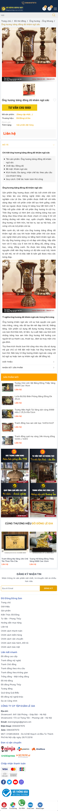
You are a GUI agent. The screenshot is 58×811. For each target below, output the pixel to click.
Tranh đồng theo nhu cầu (13, 668)
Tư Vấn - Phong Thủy (11, 618)
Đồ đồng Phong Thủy (11, 684)
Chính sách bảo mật (10, 647)
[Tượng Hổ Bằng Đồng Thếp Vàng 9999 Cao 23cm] (43, 542)
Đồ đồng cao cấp (9, 656)
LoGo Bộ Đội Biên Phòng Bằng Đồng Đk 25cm (33, 397)
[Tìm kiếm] (54, 15)
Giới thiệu (5, 606)
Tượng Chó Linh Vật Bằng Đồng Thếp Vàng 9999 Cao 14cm (35, 384)
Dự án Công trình (9, 701)
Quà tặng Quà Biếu (10, 692)
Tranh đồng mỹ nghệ (11, 660)
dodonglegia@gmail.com (19, 722)
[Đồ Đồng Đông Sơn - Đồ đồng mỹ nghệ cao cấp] (12, 8)
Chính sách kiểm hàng (11, 635)
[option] (29, 54)
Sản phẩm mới (11, 377)
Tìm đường (13, 808)
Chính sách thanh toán (11, 631)
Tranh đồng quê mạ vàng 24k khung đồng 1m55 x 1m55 (35, 437)
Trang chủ (6, 602)
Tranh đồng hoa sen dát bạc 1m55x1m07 (34, 423)
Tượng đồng (7, 688)
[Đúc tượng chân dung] (15, 465)
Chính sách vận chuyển (12, 639)
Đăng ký (48, 588)
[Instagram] (21, 782)
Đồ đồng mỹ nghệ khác (12, 697)
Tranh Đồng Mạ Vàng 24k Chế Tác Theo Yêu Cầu (15, 560)
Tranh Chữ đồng (8, 664)
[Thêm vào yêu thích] (54, 100)
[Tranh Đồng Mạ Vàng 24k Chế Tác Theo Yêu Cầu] (15, 542)
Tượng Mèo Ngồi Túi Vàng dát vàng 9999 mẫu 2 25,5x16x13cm (34, 410)
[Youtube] (15, 782)
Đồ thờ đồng (7, 680)
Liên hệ (4, 627)
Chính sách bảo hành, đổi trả (14, 643)
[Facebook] (3, 782)
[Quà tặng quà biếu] (15, 500)
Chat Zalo (30, 808)
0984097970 (30, 3)
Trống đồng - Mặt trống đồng (15, 676)
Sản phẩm (6, 610)
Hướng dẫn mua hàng (11, 622)
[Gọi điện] (22, 803)
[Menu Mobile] (54, 8)
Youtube (4, 808)
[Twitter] (9, 782)
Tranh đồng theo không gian (14, 672)
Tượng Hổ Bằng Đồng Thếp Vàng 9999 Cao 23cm (42, 560)
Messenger (40, 808)
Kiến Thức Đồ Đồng (10, 614)
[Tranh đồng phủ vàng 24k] (43, 500)
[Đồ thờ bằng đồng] (43, 465)
